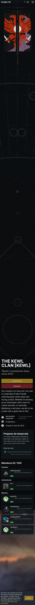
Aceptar (29, 598)
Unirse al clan (17, 381)
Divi (11, 483)
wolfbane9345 (15, 517)
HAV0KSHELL (15, 507)
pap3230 (13, 496)
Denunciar (17, 386)
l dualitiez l (14, 527)
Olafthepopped (15, 471)
